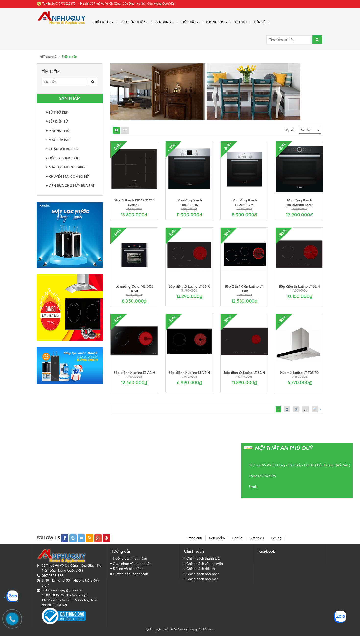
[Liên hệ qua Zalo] (12, 596)
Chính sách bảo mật (202, 579)
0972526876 (267, 476)
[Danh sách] (116, 130)
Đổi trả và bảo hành (128, 569)
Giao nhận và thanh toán (132, 563)
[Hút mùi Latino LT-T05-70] (299, 341)
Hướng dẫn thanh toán (130, 574)
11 (315, 409)
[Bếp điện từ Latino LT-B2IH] (299, 255)
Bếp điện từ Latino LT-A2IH (134, 372)
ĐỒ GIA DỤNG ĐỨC (64, 158)
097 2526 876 (52, 575)
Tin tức (237, 538)
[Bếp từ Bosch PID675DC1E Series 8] (134, 169)
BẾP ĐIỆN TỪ (58, 121)
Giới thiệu (256, 538)
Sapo (211, 629)
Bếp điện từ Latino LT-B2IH (299, 286)
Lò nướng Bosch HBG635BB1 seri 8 (299, 202)
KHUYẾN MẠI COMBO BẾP (68, 177)
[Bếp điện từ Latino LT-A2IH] (134, 341)
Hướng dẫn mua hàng (130, 558)
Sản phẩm (217, 538)
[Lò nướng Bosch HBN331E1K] (189, 169)
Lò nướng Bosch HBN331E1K (189, 202)
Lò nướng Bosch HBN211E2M (244, 202)
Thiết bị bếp (101, 22)
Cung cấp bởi (198, 629)
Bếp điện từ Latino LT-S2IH (244, 372)
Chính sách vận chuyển (204, 563)
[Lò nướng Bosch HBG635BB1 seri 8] (299, 169)
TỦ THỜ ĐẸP (58, 112)
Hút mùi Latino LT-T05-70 (299, 372)
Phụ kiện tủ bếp (133, 22)
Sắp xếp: (290, 130)
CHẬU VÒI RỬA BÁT (63, 149)
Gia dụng (163, 22)
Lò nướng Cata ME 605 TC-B (134, 289)
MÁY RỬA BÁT (59, 140)
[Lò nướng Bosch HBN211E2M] (244, 169)
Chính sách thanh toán (204, 558)
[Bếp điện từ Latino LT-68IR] (189, 255)
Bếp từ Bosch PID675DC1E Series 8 (134, 202)
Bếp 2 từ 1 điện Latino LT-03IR (244, 289)
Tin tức (241, 22)
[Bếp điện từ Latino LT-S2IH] (244, 341)
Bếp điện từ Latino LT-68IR (189, 286)
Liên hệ (259, 22)
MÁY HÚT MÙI (59, 131)
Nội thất (188, 22)
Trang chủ (194, 538)
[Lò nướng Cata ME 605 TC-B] (134, 255)
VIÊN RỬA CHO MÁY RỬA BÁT (71, 186)
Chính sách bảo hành (203, 574)
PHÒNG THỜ (215, 22)
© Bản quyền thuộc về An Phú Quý (166, 629)
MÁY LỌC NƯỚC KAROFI (67, 167)
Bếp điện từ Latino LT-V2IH (189, 372)
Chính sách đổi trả (200, 569)
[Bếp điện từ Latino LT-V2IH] (189, 341)
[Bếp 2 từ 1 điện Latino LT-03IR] (244, 255)
